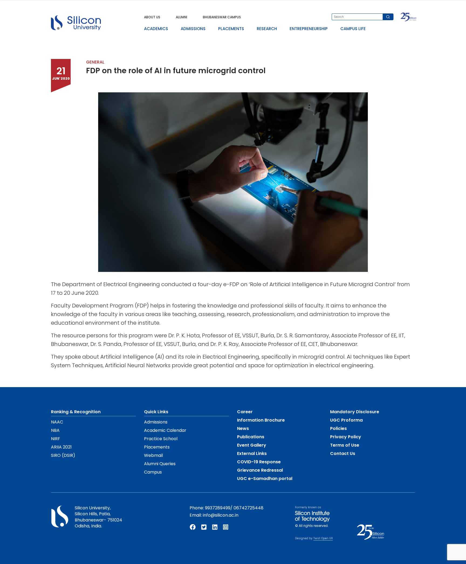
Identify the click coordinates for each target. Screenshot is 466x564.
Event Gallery (251, 445)
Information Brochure (261, 420)
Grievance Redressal (260, 470)
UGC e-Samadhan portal (264, 478)
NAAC (57, 422)
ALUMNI (181, 17)
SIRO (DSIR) (63, 455)
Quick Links (156, 412)
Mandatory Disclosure (354, 412)
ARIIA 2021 (61, 447)
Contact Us (342, 453)
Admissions (155, 422)
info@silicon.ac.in (220, 515)
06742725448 (248, 508)
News (243, 428)
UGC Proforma (346, 420)
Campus (153, 472)
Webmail (153, 455)
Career (245, 412)
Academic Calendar (165, 430)
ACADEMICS (156, 28)
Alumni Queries (160, 464)
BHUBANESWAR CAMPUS (222, 17)
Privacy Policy (345, 437)
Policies (338, 428)
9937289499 (217, 508)
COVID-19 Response (259, 462)
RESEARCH (267, 28)
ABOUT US (152, 17)
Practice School (160, 439)
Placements (157, 447)
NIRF (55, 439)
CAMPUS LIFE (353, 28)
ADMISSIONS (193, 28)
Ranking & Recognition (76, 412)
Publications (250, 437)
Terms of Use (344, 445)
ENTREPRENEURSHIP (309, 28)
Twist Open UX (323, 538)
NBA (55, 430)
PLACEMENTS (231, 28)
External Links (252, 453)
